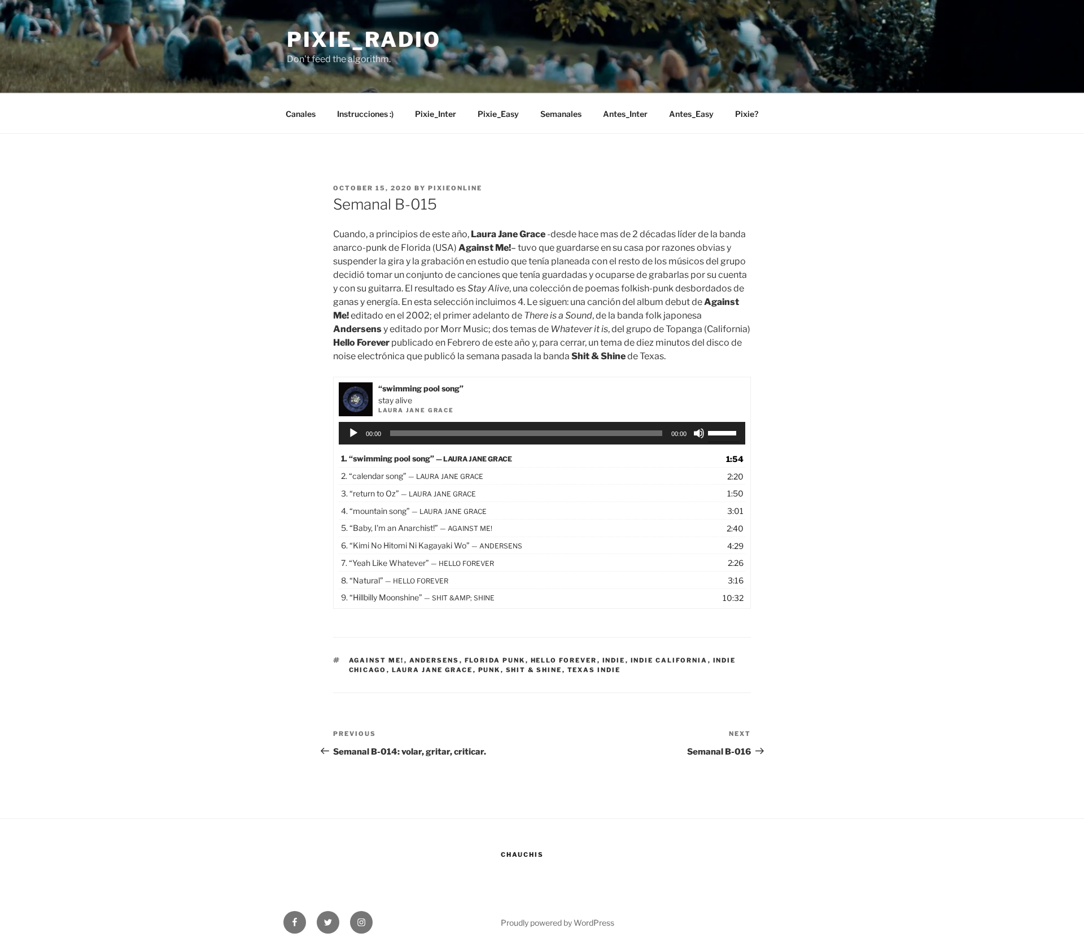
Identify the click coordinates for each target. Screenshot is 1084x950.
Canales (301, 114)
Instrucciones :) (365, 114)
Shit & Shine (534, 670)
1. (426, 458)
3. (408, 493)
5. (416, 528)
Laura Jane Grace (432, 670)
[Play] (353, 433)
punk (489, 670)
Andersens (434, 660)
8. (394, 580)
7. (417, 563)
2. (412, 476)
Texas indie (594, 670)
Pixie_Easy (498, 114)
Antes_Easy (691, 114)
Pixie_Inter (435, 114)
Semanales (561, 114)
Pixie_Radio (364, 39)
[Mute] (699, 433)
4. (414, 511)
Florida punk (495, 660)
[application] (542, 433)
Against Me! (376, 660)
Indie (614, 660)
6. (431, 545)
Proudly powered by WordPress (557, 922)
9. (418, 597)
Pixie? (746, 114)
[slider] (724, 432)
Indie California (669, 660)
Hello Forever (564, 660)
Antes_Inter (625, 114)
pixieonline (455, 188)
